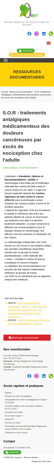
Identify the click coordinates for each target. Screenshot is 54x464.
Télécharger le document (24, 337)
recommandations (28, 167)
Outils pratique (10, 167)
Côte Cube (46, 461)
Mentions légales (31, 457)
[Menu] (6, 60)
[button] (29, 33)
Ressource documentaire (21, 92)
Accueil (4, 92)
